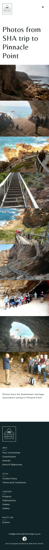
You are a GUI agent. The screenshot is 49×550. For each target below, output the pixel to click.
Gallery (6, 508)
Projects (6, 496)
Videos (6, 504)
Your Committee (11, 453)
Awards (6, 461)
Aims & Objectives (12, 464)
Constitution (9, 457)
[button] (43, 7)
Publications (9, 500)
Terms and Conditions (14, 482)
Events (6, 522)
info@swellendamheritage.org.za (24, 534)
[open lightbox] (24, 83)
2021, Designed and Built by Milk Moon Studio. (24, 543)
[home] (9, 9)
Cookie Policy (9, 478)
